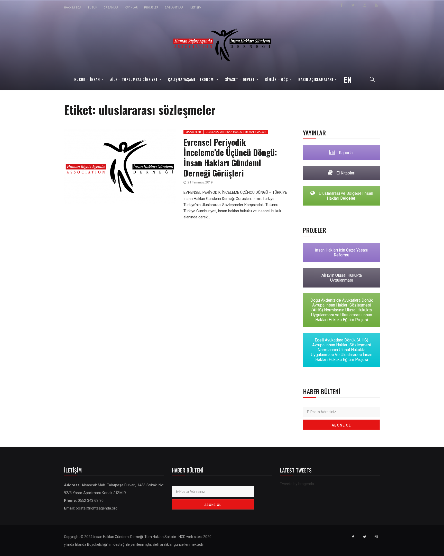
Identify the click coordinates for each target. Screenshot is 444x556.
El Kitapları (345, 173)
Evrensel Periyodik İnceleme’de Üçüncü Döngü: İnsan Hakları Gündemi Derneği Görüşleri (230, 157)
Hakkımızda (72, 7)
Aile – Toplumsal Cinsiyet (134, 79)
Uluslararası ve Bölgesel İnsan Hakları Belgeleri (345, 196)
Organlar (111, 7)
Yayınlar (131, 7)
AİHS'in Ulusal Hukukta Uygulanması (341, 278)
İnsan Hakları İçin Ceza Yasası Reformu (341, 252)
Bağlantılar (174, 7)
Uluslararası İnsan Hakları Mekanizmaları (236, 132)
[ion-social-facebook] (341, 5)
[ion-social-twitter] (353, 5)
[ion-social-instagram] (364, 5)
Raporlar (346, 152)
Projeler (151, 7)
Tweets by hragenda (297, 483)
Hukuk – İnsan (87, 79)
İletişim (195, 7)
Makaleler (193, 132)
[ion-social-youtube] (376, 5)
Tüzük (92, 7)
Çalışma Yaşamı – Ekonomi (191, 79)
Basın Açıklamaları (315, 79)
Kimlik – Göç (276, 79)
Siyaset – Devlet (240, 79)
